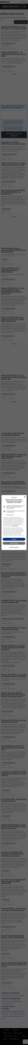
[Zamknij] (24, 496)
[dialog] (14, 522)
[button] (14, 515)
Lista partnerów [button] (15, 525)
